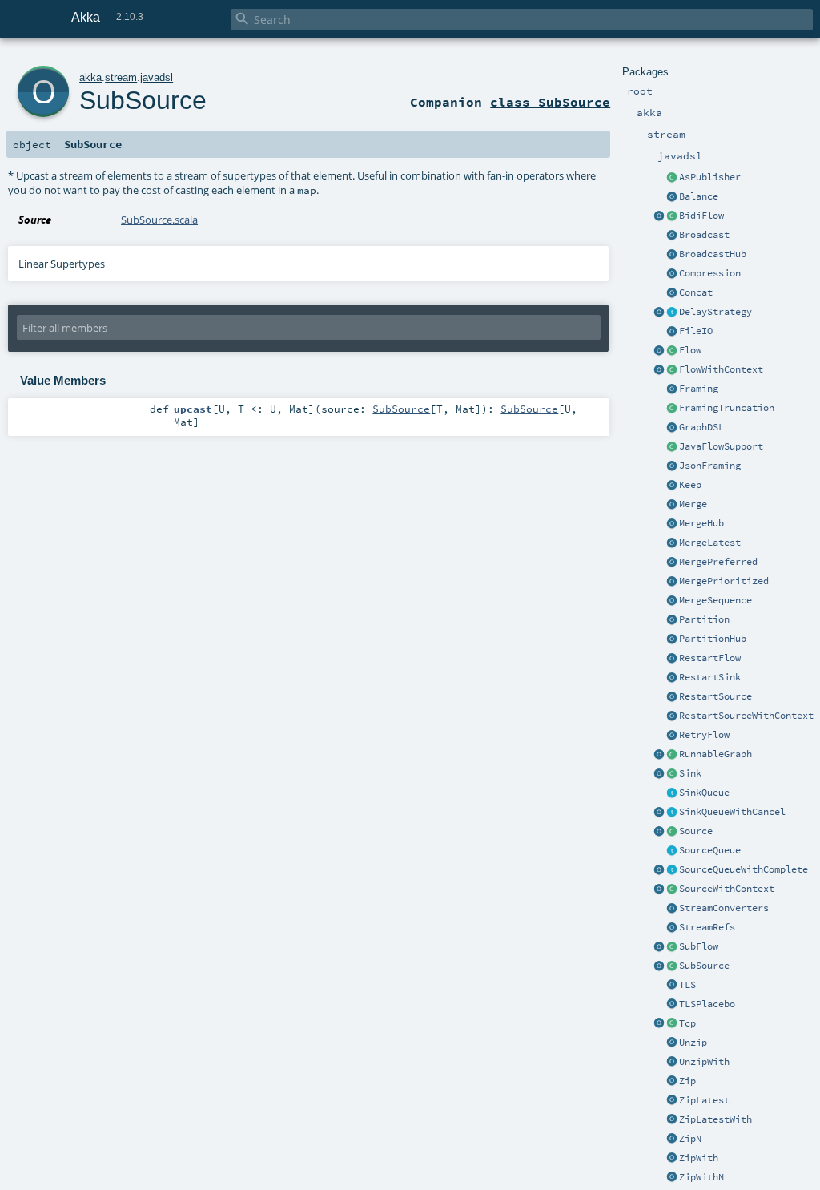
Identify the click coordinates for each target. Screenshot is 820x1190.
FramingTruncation (726, 407)
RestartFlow (710, 658)
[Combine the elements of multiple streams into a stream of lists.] (671, 1139)
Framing (698, 388)
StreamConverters (724, 908)
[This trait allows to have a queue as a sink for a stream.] (671, 793)
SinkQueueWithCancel (732, 811)
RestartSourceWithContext (746, 715)
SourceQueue (710, 850)
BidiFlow (701, 215)
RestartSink (710, 677)
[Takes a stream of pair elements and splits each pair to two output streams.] (671, 1043)
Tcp (687, 1023)
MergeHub (701, 523)
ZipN (690, 1138)
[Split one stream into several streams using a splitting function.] (671, 1062)
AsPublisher (710, 177)
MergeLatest (710, 542)
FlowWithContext (721, 369)
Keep (690, 484)
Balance (698, 196)
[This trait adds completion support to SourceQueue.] (671, 870)
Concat (696, 292)
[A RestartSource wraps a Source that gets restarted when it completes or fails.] (671, 697)
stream (121, 77)
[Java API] (671, 754)
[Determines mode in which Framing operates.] (671, 408)
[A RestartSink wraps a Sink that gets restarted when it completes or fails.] (671, 678)
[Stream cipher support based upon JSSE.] (671, 985)
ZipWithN (701, 1177)
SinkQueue (704, 792)
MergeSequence (715, 600)
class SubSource (550, 102)
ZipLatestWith (715, 1119)
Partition (704, 619)
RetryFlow (704, 734)
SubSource (704, 965)
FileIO (696, 331)
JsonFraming (710, 465)
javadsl (156, 77)
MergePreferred (718, 561)
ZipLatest (704, 1100)
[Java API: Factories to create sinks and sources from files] (671, 331)
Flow (690, 350)
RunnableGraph (715, 754)
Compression (710, 273)
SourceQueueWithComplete (743, 869)
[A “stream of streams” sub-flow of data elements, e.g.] (671, 947)
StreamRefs (707, 927)
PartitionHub (712, 638)
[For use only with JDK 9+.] (671, 447)
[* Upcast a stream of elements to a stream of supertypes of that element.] (659, 966)
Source (696, 831)
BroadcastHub (712, 254)
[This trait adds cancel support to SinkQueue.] (671, 812)
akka (90, 77)
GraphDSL (701, 427)
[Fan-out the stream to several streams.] (671, 197)
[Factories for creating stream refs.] (671, 928)
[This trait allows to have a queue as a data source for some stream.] (671, 851)
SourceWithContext (726, 888)
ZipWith (698, 1158)
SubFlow (698, 946)
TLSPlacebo (707, 1004)
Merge (693, 504)
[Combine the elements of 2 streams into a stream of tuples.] (671, 1081)
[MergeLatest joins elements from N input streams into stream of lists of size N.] (671, 543)
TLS (687, 984)
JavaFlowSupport (721, 446)
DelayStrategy (715, 311)
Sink (690, 773)
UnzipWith (704, 1061)
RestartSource (715, 696)
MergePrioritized (724, 581)
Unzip (693, 1042)
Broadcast (704, 234)
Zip (687, 1081)
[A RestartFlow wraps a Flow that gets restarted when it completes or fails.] (671, 658)
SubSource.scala (159, 219)
